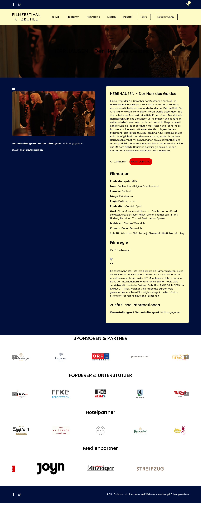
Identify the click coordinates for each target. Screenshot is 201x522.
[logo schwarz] (26, 14)
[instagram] (19, 4)
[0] (186, 4)
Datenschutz (121, 494)
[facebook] (13, 4)
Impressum (137, 494)
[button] (14, 357)
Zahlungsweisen (180, 494)
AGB (109, 494)
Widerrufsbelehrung (157, 494)
